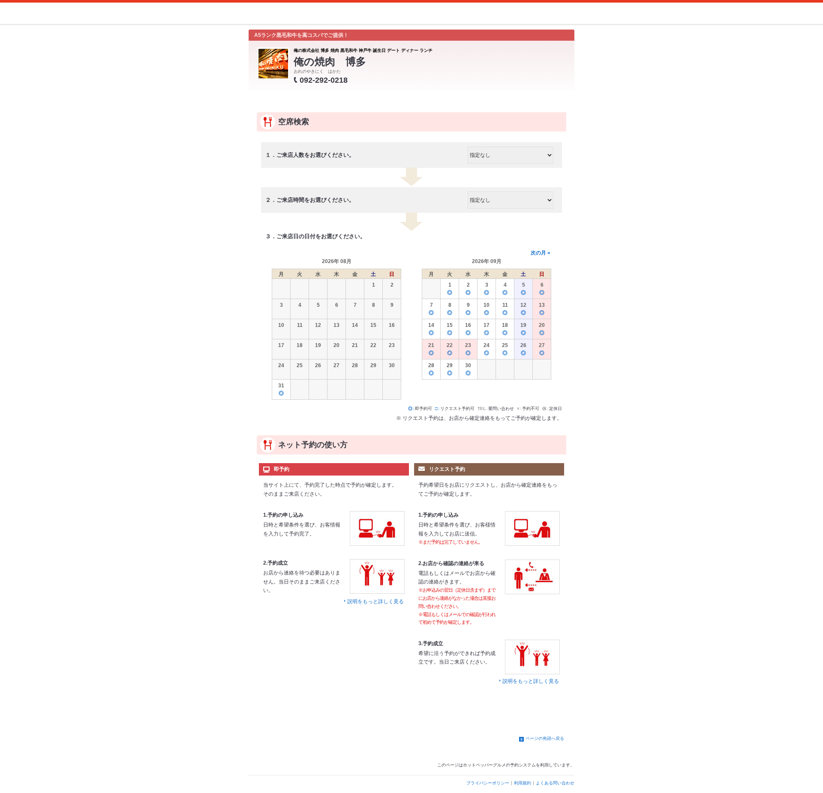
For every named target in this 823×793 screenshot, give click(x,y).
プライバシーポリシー (487, 783)
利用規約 (522, 783)
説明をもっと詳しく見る (375, 601)
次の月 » (540, 253)
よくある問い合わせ (555, 783)
